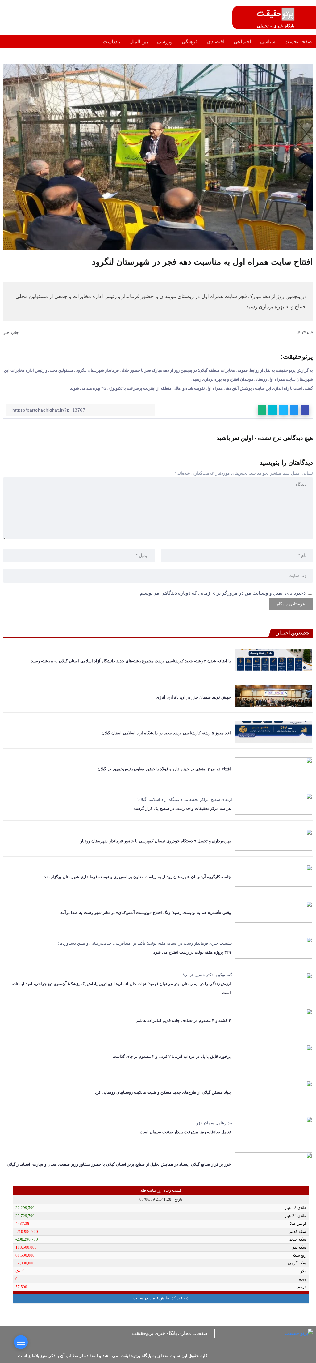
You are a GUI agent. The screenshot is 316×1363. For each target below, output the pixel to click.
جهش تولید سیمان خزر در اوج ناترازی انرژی (193, 697)
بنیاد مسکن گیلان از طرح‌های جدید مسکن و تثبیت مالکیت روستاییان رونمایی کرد (163, 1092)
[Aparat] (200, 1341)
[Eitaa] (166, 1341)
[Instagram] (189, 1341)
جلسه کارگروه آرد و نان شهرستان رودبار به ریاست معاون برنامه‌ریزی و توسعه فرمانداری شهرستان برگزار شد (137, 876)
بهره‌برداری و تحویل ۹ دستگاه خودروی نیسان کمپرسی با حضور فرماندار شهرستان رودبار (154, 841)
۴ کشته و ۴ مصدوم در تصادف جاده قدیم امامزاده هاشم (183, 1020)
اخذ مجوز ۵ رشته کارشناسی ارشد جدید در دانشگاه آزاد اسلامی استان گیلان (166, 733)
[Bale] (143, 1341)
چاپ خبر (11, 332)
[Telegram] (177, 1341)
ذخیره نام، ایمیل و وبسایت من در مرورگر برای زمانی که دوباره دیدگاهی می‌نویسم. (222, 593)
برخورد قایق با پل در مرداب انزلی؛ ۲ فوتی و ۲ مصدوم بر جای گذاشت (170, 1056)
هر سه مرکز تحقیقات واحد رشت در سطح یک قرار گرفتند (182, 808)
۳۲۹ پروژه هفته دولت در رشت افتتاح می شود (192, 952)
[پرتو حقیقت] (276, 13)
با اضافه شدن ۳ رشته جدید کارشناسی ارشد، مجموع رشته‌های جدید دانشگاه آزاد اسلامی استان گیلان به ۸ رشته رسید (131, 661)
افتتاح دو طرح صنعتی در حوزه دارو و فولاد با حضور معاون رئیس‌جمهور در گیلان (163, 769)
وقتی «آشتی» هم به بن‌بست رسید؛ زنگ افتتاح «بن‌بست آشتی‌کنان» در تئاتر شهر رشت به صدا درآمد (145, 912)
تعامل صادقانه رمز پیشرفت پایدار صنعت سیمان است (185, 1132)
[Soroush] (155, 1341)
